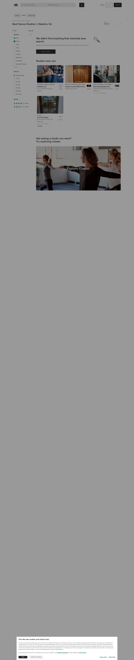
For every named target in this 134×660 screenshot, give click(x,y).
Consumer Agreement (62, 652)
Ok (23, 657)
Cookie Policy (111, 657)
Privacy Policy (82, 652)
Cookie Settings (36, 657)
